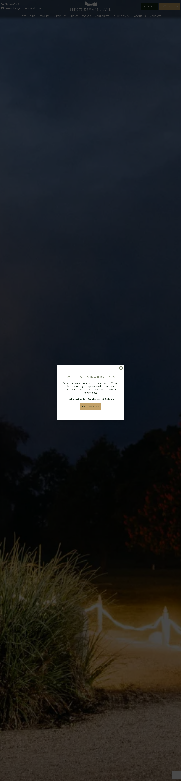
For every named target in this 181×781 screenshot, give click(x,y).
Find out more (90, 406)
